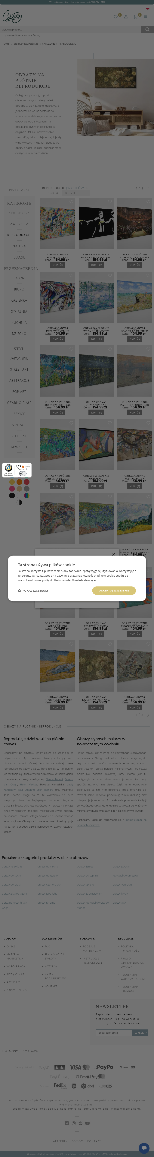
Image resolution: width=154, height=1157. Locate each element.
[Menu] (29, 465)
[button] (33, 590)
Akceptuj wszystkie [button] (114, 590)
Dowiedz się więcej (84, 580)
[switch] (22, 473)
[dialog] (77, 578)
